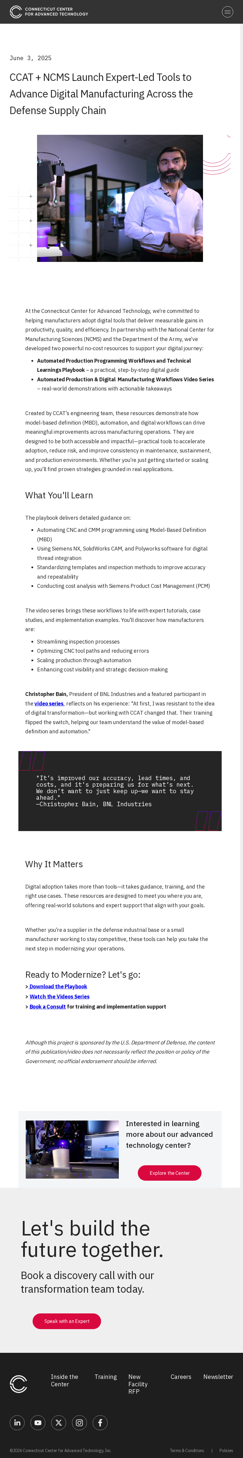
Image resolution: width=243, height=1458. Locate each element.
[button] (227, 11)
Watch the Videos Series (59, 996)
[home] (49, 11)
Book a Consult (48, 1006)
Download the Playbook (57, 986)
